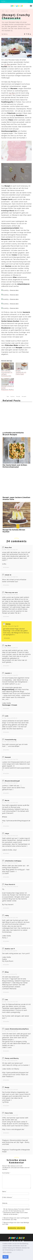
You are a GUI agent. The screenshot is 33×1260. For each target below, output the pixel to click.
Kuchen (13, 396)
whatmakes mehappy (13, 861)
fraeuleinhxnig (10, 739)
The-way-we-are (11, 592)
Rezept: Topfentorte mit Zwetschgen (21, 372)
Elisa (7, 972)
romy (7, 915)
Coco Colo (9, 1113)
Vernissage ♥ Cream (9, 705)
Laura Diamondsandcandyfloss (17, 1029)
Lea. (6, 999)
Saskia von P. (10, 949)
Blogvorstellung (8, 689)
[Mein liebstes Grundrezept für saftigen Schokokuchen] (7, 366)
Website (4, 1203)
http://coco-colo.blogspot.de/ (13, 1129)
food (8, 396)
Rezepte (24, 396)
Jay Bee (7, 64)
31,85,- (4, 564)
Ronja (7, 1087)
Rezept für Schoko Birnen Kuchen (14, 531)
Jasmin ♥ (8, 673)
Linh (6, 716)
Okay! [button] (5, 1257)
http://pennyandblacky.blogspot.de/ (15, 1072)
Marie (7, 800)
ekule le (8, 575)
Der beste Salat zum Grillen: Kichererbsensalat (15, 466)
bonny (6, 34)
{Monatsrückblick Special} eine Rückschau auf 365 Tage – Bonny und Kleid (15, 1142)
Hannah (8, 757)
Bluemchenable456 (12, 781)
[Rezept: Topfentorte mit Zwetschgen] (22, 366)
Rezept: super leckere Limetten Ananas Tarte (16, 498)
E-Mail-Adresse (7, 1197)
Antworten (6, 567)
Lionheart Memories (9, 988)
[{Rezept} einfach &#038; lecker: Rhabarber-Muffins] (7, 381)
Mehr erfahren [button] (7, 1252)
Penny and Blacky (12, 1058)
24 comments (23, 11)
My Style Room (7, 961)
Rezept (18, 396)
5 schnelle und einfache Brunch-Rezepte (13, 434)
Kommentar (6, 1173)
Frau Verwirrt (10, 884)
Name (4, 1191)
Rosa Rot (8, 547)
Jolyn (7, 833)
